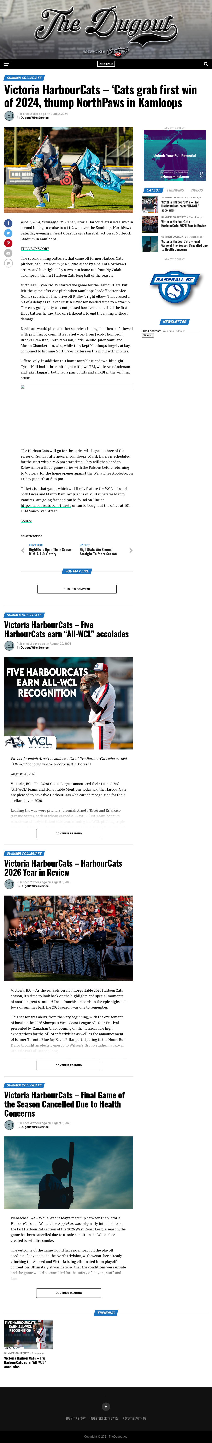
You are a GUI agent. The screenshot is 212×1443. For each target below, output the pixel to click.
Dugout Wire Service (35, 117)
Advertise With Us (134, 1418)
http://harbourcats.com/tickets (46, 505)
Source (26, 521)
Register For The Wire (104, 1418)
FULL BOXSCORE (35, 248)
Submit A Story (75, 1418)
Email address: (152, 331)
